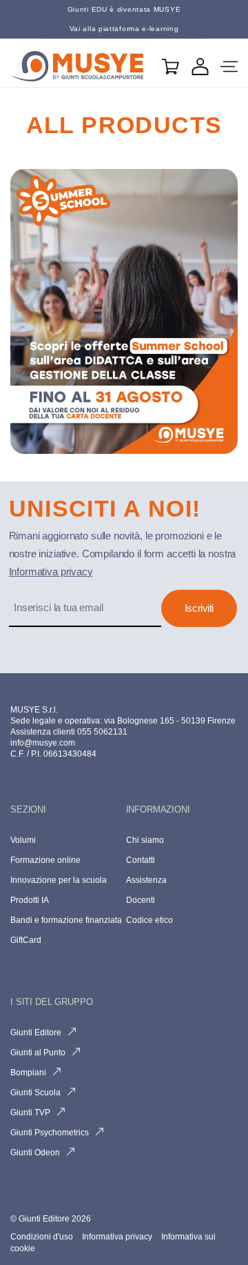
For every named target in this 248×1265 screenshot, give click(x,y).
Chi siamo (145, 840)
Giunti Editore (35, 1032)
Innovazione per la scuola (58, 880)
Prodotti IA (29, 900)
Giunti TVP (30, 1112)
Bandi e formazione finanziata (66, 920)
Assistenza (146, 880)
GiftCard (25, 940)
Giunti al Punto (37, 1052)
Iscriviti (199, 608)
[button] (229, 66)
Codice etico (149, 920)
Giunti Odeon (35, 1152)
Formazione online (45, 860)
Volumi (23, 840)
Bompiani (28, 1072)
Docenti (140, 900)
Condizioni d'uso (42, 1237)
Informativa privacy (51, 571)
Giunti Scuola (35, 1092)
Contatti (140, 860)
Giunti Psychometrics (49, 1132)
